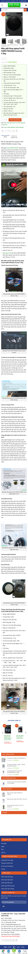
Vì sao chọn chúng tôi (7, 866)
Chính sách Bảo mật (6, 883)
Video (2, 846)
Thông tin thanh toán (7, 863)
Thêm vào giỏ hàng (15, 120)
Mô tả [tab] (5, 136)
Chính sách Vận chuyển (7, 889)
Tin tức (3, 869)
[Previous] (3, 24)
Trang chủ (3, 44)
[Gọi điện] (14, 951)
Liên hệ (3, 852)
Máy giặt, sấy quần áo (13, 44)
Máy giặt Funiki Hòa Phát (13, 122)
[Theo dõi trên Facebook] (2, 940)
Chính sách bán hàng (7, 877)
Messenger (19, 953)
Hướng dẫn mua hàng (7, 860)
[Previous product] (5, 59)
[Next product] (2, 59)
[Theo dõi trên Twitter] (8, 940)
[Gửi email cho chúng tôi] (11, 940)
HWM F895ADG (20, 127)
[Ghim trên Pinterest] (14, 131)
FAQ (2, 849)
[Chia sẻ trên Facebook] (5, 131)
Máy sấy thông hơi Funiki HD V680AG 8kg (19, 737)
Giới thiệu (3, 843)
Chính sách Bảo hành (7, 880)
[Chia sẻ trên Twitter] (8, 131)
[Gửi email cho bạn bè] (11, 131)
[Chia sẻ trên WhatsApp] (2, 131)
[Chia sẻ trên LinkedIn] (16, 131)
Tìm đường (3, 953)
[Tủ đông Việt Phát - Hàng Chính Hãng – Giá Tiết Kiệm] (14, 5)
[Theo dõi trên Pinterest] (14, 940)
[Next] (24, 24)
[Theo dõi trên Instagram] (5, 940)
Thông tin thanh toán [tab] (14, 137)
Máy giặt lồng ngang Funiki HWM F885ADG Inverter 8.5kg (8, 737)
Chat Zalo (8, 953)
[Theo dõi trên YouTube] (16, 940)
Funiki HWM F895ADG (9, 127)
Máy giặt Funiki (7, 253)
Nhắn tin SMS (24, 953)
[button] (2, 5)
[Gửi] (25, 9)
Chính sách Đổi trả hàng (7, 886)
